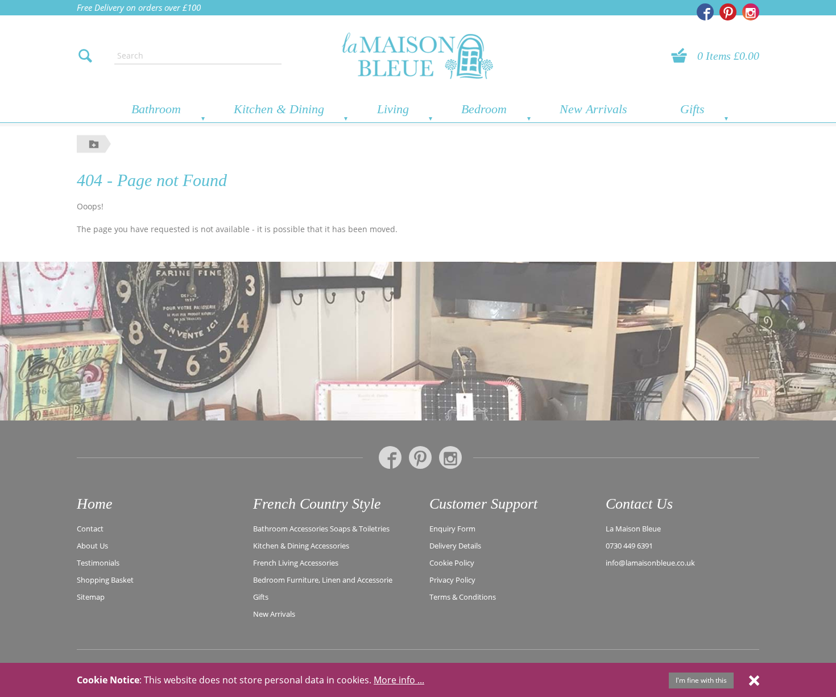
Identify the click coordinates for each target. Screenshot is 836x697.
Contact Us (639, 504)
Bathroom (156, 109)
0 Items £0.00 (728, 55)
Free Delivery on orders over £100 (139, 7)
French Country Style (317, 504)
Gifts (692, 109)
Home (95, 504)
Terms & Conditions (462, 597)
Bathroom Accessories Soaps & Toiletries (321, 528)
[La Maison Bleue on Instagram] (750, 11)
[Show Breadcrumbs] (94, 143)
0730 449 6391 (629, 546)
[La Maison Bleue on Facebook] (705, 11)
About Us (92, 546)
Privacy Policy (452, 580)
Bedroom (484, 109)
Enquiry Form (452, 528)
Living (393, 109)
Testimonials (98, 563)
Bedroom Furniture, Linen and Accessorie (322, 580)
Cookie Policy (451, 563)
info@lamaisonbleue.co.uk (650, 563)
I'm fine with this (701, 680)
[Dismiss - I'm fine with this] (754, 680)
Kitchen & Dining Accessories (301, 546)
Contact (90, 528)
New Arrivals (593, 109)
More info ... (399, 680)
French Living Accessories (295, 563)
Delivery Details (455, 546)
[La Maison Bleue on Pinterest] (727, 11)
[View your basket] (682, 55)
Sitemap (91, 597)
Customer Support (483, 504)
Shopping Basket (105, 580)
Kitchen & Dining (279, 109)
